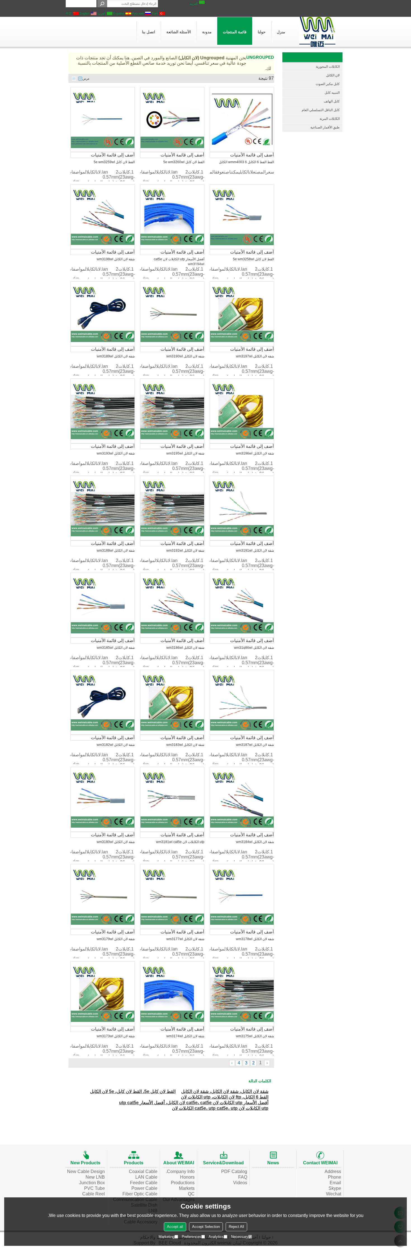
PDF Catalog (234, 1171)
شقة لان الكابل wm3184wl (255, 842)
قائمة (74, 78)
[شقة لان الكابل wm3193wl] (102, 410)
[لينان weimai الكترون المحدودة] (317, 32)
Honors (187, 1177)
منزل (281, 32)
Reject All (236, 1227)
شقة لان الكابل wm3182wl (116, 745)
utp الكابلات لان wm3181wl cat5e (180, 842)
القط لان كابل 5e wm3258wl (253, 259)
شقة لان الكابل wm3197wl (255, 356)
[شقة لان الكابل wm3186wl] (172, 605)
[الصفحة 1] (267, 1063)
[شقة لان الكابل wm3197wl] (242, 313)
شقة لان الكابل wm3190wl (185, 356)
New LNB (95, 1177)
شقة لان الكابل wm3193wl (116, 453)
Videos (240, 1182)
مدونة (207, 32)
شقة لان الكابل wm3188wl (116, 551)
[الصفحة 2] (232, 1063)
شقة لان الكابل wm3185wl (116, 648)
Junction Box (92, 1182)
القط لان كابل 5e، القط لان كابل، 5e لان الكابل (133, 1091)
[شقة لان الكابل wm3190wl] (172, 313)
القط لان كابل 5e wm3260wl (183, 162)
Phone (334, 1177)
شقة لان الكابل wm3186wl (185, 648)
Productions (183, 1182)
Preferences (191, 1237)
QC (191, 1194)
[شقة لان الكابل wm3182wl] (102, 702)
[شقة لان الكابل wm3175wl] (242, 993)
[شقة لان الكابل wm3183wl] (172, 702)
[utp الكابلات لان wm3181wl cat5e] (172, 799)
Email (335, 1182)
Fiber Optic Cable (139, 1194)
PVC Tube (94, 1188)
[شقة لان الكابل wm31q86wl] (242, 605)
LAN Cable (146, 1177)
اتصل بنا (148, 32)
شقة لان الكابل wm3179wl (116, 939)
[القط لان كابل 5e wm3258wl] (242, 216)
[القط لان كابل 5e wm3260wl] (172, 119)
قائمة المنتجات (235, 32)
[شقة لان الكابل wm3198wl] (102, 216)
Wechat (333, 1194)
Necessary (239, 1237)
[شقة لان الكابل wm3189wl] (102, 313)
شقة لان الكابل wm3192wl (185, 551)
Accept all (175, 1227)
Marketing (166, 1237)
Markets (187, 1188)
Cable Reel (93, 1194)
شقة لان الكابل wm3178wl (255, 939)
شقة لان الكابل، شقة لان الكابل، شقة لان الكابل (224, 1091)
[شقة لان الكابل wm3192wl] (172, 508)
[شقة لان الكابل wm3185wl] (102, 605)
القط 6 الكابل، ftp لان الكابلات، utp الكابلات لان (224, 1097)
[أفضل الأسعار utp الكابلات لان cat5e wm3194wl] (172, 216)
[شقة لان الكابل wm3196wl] (242, 410)
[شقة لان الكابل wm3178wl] (242, 896)
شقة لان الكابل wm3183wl (185, 745)
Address (333, 1171)
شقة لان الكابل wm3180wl (116, 842)
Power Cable (144, 1188)
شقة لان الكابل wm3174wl (185, 1036)
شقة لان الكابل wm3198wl (116, 259)
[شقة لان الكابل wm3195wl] (172, 410)
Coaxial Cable (143, 1171)
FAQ (242, 1177)
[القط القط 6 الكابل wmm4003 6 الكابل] (242, 119)
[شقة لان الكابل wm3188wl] (102, 508)
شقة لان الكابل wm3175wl (255, 1036)
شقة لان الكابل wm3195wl (185, 453)
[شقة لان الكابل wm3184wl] (242, 799)
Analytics (216, 1237)
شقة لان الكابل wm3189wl (116, 356)
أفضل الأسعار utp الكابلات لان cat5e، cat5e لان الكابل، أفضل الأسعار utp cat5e (193, 1102)
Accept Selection (206, 1227)
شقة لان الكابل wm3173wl (116, 1036)
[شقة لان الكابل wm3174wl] (172, 993)
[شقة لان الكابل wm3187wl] (242, 702)
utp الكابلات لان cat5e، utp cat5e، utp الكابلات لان (220, 1108)
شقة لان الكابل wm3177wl (185, 939)
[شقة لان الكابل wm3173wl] (102, 993)
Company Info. (180, 1171)
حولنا (262, 32)
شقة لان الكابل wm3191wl (255, 551)
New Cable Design (86, 1171)
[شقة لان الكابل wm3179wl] (102, 896)
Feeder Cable (143, 1182)
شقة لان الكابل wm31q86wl (254, 648)
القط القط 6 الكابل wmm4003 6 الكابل (246, 162)
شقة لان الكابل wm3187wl (255, 745)
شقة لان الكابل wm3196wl (255, 453)
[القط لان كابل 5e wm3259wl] (102, 119)
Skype (335, 1188)
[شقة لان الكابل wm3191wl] (242, 508)
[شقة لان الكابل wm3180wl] (102, 799)
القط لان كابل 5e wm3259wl (114, 162)
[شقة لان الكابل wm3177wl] (172, 896)
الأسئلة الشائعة (178, 32)
